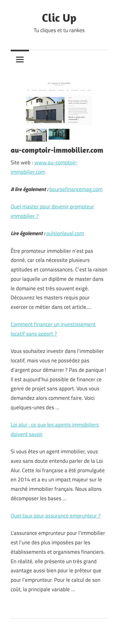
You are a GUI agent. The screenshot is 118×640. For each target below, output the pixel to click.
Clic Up (59, 17)
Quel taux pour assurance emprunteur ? (56, 516)
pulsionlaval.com (65, 233)
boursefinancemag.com (76, 189)
